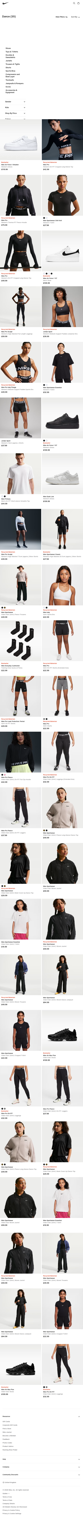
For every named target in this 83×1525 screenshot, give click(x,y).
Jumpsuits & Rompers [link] (14, 83)
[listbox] (75, 17)
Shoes (8, 48)
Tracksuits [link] (10, 80)
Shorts (8, 68)
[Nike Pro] (62, 139)
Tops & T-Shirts (12, 52)
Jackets (9, 61)
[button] (15, 101)
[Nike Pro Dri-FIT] (62, 752)
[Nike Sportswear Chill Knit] (62, 195)
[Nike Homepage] (6, 3)
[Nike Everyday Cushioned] (20, 640)
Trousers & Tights (13, 64)
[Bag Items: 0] (78, 3)
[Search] (74, 3)
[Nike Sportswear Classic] (62, 529)
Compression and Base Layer (13, 75)
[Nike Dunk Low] (62, 473)
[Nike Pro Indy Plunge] (20, 362)
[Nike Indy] (62, 585)
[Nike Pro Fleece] (20, 752)
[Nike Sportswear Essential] (62, 362)
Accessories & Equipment (11, 91)
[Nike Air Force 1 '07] (62, 250)
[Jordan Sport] (62, 306)
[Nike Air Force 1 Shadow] (20, 139)
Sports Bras (10, 71)
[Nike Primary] (20, 473)
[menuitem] (6, 1493)
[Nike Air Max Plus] (62, 1030)
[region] (41, 96)
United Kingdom (10, 1482)
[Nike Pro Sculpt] (20, 306)
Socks (8, 87)
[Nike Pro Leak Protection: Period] (20, 696)
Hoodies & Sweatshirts (10, 56)
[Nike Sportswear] (20, 585)
